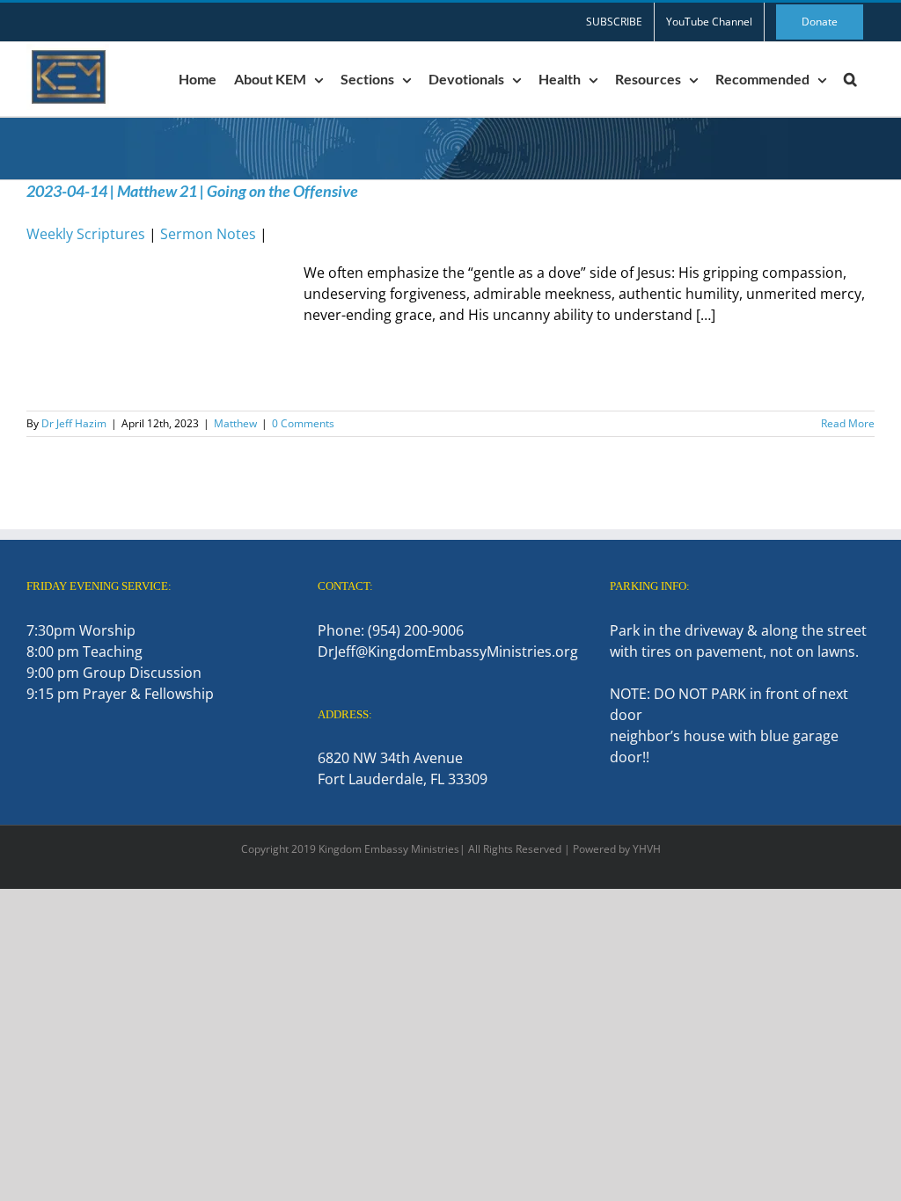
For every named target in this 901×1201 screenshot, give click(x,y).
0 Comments (303, 423)
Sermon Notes (208, 234)
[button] (850, 79)
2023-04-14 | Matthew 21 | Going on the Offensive (192, 190)
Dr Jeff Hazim (73, 423)
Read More (848, 423)
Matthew (235, 423)
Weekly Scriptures (85, 234)
